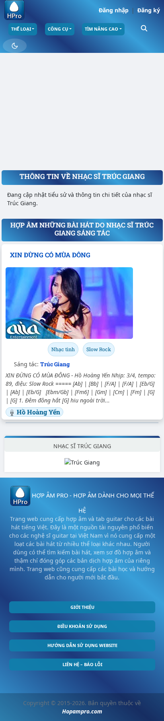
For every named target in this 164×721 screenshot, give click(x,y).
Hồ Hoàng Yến (38, 412)
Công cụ (58, 29)
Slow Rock (98, 349)
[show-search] (144, 27)
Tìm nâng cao (101, 29)
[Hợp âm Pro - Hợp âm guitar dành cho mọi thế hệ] (14, 10)
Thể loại (21, 29)
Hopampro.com (82, 711)
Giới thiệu (82, 607)
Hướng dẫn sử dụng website (82, 645)
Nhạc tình (63, 349)
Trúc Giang (55, 364)
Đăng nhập (114, 10)
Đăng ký (148, 10)
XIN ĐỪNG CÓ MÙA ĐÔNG (50, 255)
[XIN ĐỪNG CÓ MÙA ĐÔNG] (82, 303)
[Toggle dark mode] (15, 46)
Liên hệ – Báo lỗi (82, 664)
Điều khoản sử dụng (82, 626)
